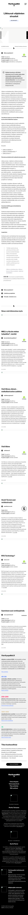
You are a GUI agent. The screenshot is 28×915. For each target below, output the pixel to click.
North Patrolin (5, 813)
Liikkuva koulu (6, 153)
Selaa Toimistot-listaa (6, 737)
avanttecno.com (8, 506)
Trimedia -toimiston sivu (10, 296)
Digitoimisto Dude (12, 874)
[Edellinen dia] (1, 35)
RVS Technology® (8, 556)
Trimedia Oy (7, 56)
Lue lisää (20, 365)
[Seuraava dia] (27, 35)
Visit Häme (5, 446)
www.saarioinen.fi (8, 614)
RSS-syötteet (14, 788)
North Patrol (18, 848)
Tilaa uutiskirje (14, 764)
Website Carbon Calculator (14, 898)
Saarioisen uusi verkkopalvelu (13, 611)
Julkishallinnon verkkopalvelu (15, 61)
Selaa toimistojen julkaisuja (7, 705)
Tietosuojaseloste (14, 784)
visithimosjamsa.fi (8, 395)
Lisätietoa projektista (9, 293)
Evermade (6, 618)
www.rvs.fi (6, 559)
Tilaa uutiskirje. (4, 671)
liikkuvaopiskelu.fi (8, 53)
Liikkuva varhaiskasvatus (9, 151)
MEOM (5, 510)
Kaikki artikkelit (4, 690)
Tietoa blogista (14, 781)
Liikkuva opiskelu (7, 149)
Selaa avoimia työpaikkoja (7, 720)
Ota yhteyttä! (19, 826)
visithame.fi (7, 450)
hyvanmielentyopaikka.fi (10, 338)
